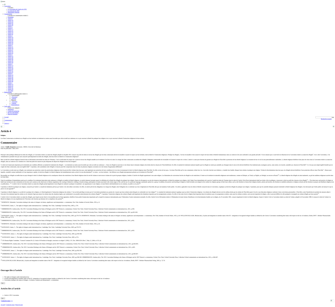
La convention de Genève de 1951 (17, 9)
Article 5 (10, 64)
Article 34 (10, 42)
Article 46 (10, 81)
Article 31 (10, 87)
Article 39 (10, 89)
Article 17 (10, 29)
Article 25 (10, 31)
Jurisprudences (15, 105)
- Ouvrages (14, 97)
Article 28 (10, 59)
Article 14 (10, 75)
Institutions (11, 109)
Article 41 (10, 34)
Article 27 (10, 50)
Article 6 (10, 73)
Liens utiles (7, 106)
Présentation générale (13, 12)
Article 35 (10, 51)
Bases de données (12, 114)
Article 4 (10, 54)
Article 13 (10, 65)
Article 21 (10, 67)
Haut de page (19, 305)
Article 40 (10, 25)
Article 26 (10, 40)
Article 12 (10, 56)
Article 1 (10, 26)
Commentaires (8, 14)
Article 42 (10, 43)
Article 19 (10, 48)
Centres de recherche (13, 111)
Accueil (6, 117)
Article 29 (10, 69)
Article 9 (10, 28)
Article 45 (10, 72)
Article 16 (10, 20)
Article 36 (10, 61)
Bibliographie (8, 92)
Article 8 (10, 18)
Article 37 (10, 70)
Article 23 (10, 86)
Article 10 (10, 37)
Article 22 (10, 76)
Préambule (11, 17)
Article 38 (10, 79)
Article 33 (10, 32)
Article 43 (10, 53)
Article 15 (10, 84)
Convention (7, 6)
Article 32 (10, 23)
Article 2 (10, 36)
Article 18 (10, 39)
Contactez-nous (10, 305)
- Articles (13, 98)
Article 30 (10, 78)
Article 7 (10, 83)
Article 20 (10, 58)
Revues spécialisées (13, 112)
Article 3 (10, 45)
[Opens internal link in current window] (332, 301)
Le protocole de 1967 (13, 11)
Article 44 (10, 62)
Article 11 (10, 47)
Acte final (10, 90)
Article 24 (10, 22)
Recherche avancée (326, 119)
